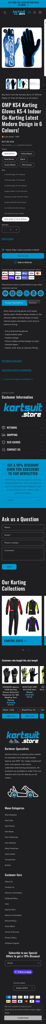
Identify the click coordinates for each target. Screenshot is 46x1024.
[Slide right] (43, 84)
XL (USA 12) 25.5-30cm (16, 208)
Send (9, 567)
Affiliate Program (12, 943)
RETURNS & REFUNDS (12, 361)
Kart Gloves (10, 826)
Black (22, 159)
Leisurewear (10, 854)
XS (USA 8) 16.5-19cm (15, 214)
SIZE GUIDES (7, 239)
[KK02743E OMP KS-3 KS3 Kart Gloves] (29, 675)
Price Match (10, 926)
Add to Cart (10, 716)
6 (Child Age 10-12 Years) (16, 186)
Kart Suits (9, 820)
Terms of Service (12, 932)
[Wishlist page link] (29, 12)
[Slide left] (2, 84)
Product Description (14, 303)
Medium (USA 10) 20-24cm (17, 197)
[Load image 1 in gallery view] (11, 84)
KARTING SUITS (13, 641)
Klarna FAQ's (10, 910)
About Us (9, 882)
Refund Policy (11, 921)
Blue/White (9, 154)
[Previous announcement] (4, 3)
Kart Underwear (11, 837)
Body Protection (12, 848)
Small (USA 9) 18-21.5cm (16, 203)
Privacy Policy (11, 938)
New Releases (11, 815)
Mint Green (27, 165)
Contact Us (9, 887)
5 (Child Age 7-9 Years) (16, 180)
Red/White (9, 159)
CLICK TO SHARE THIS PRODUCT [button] (18, 379)
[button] (5, 12)
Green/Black (10, 165)
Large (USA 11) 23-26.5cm (17, 192)
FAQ (7, 904)
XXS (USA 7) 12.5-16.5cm (15, 219)
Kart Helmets (10, 843)
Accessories (10, 860)
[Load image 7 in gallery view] (23, 84)
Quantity (5, 225)
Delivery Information (13, 893)
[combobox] (10, 710)
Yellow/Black (26, 154)
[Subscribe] (38, 500)
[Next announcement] (42, 3)
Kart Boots (9, 832)
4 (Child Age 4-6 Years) (16, 175)
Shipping (14, 145)
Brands (8, 865)
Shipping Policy (11, 898)
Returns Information (13, 915)
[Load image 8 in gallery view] (34, 84)
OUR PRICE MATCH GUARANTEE (16, 370)
